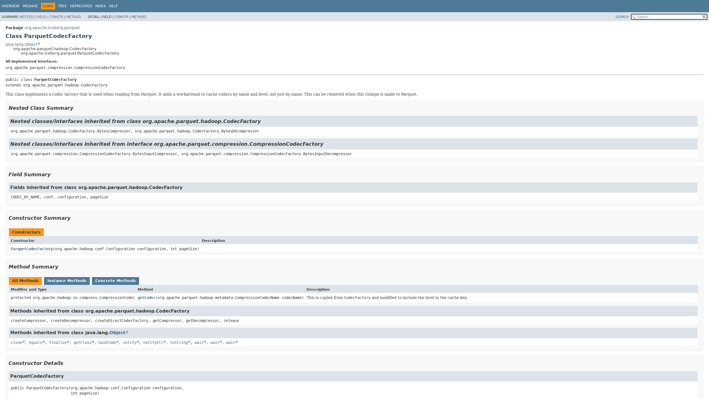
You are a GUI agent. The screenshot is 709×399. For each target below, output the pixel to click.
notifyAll (153, 342)
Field (41, 17)
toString (179, 342)
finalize (58, 342)
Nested (26, 17)
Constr (56, 17)
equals (35, 342)
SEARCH (622, 17)
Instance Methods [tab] (66, 280)
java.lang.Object (21, 44)
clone (16, 342)
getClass (82, 342)
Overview (10, 6)
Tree (62, 6)
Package (30, 6)
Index (100, 6)
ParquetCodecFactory (32, 249)
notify (129, 342)
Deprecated (81, 6)
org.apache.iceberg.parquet (52, 27)
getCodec (146, 297)
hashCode (107, 342)
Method (73, 17)
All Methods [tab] (25, 280)
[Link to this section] (77, 108)
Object (117, 332)
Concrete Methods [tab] (115, 280)
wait (199, 342)
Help (113, 6)
